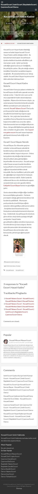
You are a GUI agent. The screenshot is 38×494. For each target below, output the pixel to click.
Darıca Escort (28, 32)
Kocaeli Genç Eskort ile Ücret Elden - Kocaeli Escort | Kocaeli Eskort (18, 398)
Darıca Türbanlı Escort (8, 477)
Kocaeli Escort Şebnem (12, 396)
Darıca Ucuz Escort (7, 474)
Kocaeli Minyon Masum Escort (20, 340)
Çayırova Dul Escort (8, 461)
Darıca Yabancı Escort (8, 471)
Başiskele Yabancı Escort (9, 464)
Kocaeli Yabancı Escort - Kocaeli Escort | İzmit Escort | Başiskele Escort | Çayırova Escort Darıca (19, 312)
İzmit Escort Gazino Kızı (12, 376)
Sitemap (19, 488)
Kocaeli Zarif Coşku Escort (10, 456)
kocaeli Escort (20, 270)
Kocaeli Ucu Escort (10, 385)
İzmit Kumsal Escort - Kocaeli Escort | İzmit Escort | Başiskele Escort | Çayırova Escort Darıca (18, 378)
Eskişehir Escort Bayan (12, 185)
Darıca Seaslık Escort (8, 469)
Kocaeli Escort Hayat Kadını (13, 414)
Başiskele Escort (9, 32)
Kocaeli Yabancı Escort (18, 108)
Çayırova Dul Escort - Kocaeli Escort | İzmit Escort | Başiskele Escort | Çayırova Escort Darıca (18, 407)
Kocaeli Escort (11, 34)
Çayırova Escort (19, 32)
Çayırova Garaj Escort (12, 405)
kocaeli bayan (10, 270)
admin (10, 23)
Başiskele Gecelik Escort (9, 466)
